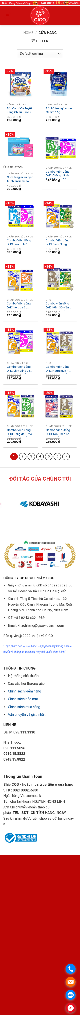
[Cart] (69, 15)
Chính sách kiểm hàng (24, 691)
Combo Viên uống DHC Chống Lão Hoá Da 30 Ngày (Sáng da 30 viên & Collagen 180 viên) (59, 174)
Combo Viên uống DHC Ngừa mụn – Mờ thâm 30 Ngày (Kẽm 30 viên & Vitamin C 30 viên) (58, 369)
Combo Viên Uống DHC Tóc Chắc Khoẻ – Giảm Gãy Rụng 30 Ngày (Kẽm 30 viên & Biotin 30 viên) (59, 432)
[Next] (44, 525)
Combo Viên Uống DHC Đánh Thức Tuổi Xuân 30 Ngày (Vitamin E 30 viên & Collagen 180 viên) (20, 243)
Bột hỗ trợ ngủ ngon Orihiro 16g (59, 110)
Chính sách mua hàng (24, 707)
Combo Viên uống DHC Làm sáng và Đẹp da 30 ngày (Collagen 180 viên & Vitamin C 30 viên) (20, 369)
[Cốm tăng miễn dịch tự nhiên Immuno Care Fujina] (20, 147)
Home (28, 33)
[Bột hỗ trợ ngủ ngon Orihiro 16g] (59, 84)
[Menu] (7, 15)
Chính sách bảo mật (23, 699)
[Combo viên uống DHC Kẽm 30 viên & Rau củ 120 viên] (59, 279)
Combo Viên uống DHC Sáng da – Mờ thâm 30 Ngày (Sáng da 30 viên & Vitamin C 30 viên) (20, 432)
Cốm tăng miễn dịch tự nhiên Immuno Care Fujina (20, 179)
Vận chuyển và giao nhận (27, 715)
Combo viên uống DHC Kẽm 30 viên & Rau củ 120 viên (59, 306)
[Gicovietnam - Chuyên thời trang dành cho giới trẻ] (40, 15)
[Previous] (32, 525)
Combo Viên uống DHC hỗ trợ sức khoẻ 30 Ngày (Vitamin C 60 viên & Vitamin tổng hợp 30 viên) (20, 306)
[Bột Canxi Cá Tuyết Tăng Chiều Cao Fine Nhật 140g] (20, 84)
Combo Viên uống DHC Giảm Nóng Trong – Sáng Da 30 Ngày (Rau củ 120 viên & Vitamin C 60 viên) (59, 243)
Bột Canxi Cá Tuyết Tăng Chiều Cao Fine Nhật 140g (20, 110)
